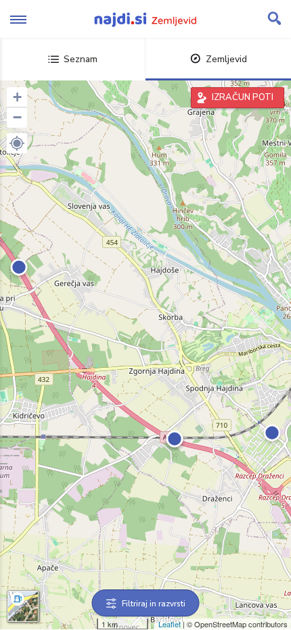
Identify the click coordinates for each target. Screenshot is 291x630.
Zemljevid (226, 59)
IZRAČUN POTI (242, 97)
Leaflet (169, 624)
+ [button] (17, 97)
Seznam (80, 59)
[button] (17, 143)
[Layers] (23, 606)
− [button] (17, 117)
